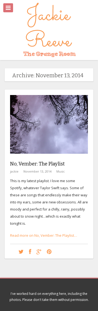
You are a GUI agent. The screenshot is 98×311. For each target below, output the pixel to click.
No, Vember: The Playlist (37, 164)
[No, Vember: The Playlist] (49, 157)
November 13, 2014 (37, 171)
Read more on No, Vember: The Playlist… (43, 235)
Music (60, 171)
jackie (14, 171)
